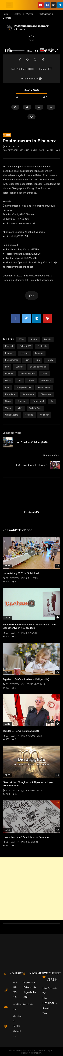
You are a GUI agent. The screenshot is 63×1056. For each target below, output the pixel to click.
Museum (9, 374)
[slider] (17, 50)
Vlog (20, 408)
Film (27, 360)
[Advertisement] (31, 888)
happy (50, 360)
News (8, 380)
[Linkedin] (60, 5)
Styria (8, 401)
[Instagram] (54, 5)
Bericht (47, 339)
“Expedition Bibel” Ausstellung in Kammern (26, 837)
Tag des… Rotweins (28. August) (21, 730)
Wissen (29, 14)
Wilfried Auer (35, 408)
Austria (34, 339)
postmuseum (44, 387)
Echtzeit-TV (12, 146)
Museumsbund (27, 374)
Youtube (29, 415)
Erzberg (24, 353)
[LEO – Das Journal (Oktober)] (55, 465)
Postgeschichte (23, 387)
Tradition (22, 401)
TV (52, 401)
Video (8, 408)
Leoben (19, 367)
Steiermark (46, 394)
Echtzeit (17, 14)
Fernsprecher (11, 360)
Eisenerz (9, 353)
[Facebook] (47, 5)
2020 (21, 339)
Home (5, 14)
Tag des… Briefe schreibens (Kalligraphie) (26, 679)
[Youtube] (41, 5)
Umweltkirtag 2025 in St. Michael (21, 573)
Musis (44, 374)
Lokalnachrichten (38, 367)
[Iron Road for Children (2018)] (8, 442)
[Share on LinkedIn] (36, 318)
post (7, 387)
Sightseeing (28, 394)
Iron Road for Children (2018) (32, 442)
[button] (9, 5)
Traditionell (38, 401)
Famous (39, 353)
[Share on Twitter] (26, 318)
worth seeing (11, 415)
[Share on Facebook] (15, 318)
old (19, 380)
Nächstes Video (51, 455)
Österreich (46, 380)
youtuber (44, 415)
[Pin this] (47, 318)
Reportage (10, 394)
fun (38, 360)
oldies (31, 380)
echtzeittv (42, 346)
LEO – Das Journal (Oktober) (31, 465)
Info (7, 367)
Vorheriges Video (12, 432)
